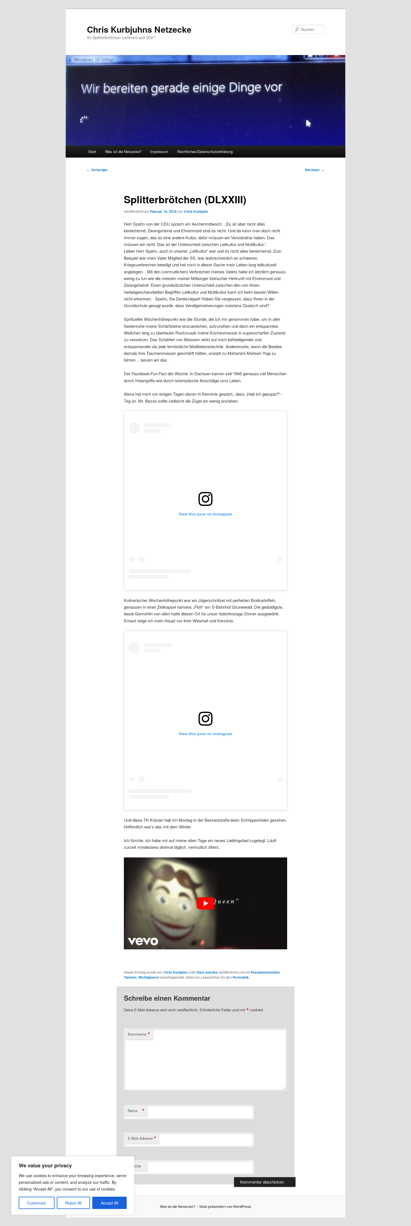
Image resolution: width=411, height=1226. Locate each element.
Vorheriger (97, 169)
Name (136, 1110)
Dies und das (207, 972)
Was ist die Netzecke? (123, 151)
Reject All (73, 1203)
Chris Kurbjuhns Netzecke (139, 29)
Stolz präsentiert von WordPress (225, 1206)
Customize (36, 1203)
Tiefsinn (130, 977)
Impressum (159, 151)
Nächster (314, 169)
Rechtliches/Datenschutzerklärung (205, 151)
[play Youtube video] (205, 903)
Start (92, 151)
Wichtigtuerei (148, 977)
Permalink (241, 977)
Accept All (109, 1203)
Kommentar (139, 1034)
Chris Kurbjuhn (196, 211)
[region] (72, 1185)
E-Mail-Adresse (142, 1138)
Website (134, 1165)
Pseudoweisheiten (265, 972)
